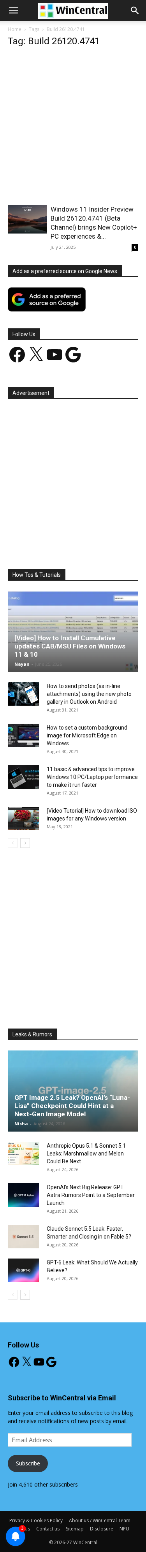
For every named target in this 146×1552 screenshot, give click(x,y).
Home (14, 29)
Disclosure (101, 1528)
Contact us (48, 1528)
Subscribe (28, 1463)
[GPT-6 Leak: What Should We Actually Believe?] (23, 1270)
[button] (135, 10)
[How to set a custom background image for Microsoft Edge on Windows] (23, 735)
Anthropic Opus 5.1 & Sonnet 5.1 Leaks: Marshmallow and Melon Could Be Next (86, 1153)
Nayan (22, 664)
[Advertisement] (73, 128)
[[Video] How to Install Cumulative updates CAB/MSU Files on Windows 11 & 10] (73, 631)
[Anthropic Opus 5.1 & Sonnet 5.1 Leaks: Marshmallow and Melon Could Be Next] (23, 1153)
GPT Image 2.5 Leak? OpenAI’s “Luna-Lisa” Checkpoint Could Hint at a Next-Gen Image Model (72, 1106)
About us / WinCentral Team (99, 1520)
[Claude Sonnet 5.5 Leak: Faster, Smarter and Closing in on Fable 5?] (23, 1236)
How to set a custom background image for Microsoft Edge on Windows (87, 735)
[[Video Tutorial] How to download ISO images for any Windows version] (23, 818)
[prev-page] (13, 843)
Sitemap (75, 1528)
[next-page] (25, 843)
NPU (124, 1528)
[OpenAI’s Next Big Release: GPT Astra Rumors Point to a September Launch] (23, 1195)
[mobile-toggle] (13, 10)
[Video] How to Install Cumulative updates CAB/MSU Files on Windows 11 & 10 (69, 646)
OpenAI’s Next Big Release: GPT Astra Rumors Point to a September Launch (91, 1195)
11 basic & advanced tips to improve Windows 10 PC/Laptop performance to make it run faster (92, 777)
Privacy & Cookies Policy (36, 1520)
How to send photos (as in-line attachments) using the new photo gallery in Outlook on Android (89, 694)
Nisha (21, 1123)
